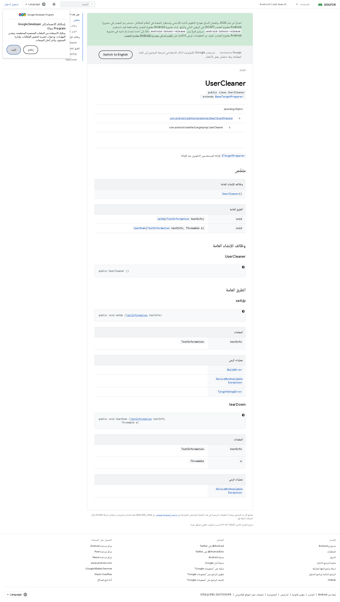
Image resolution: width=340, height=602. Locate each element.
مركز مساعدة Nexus (102, 557)
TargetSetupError (230, 391)
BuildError (234, 369)
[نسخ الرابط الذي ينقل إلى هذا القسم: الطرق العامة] (222, 290)
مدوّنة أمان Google (214, 562)
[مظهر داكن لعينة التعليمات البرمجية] (243, 267)
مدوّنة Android (216, 557)
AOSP (243, 70)
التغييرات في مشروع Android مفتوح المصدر (148, 35)
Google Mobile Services (99, 568)
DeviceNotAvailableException (229, 380)
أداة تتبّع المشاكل (104, 579)
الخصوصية (272, 594)
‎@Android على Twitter (212, 545)
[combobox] (77, 4)
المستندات (304, 4)
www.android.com (101, 562)
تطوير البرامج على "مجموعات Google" (205, 574)
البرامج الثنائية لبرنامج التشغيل (322, 574)
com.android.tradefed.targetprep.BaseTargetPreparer (201, 118)
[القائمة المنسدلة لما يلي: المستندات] (295, 4)
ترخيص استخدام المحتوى (166, 514)
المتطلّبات (331, 551)
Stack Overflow (103, 574)
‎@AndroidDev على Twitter (210, 551)
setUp (161, 219)
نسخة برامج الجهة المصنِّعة (324, 568)
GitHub (332, 579)
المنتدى (311, 594)
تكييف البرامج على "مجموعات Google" (205, 579)
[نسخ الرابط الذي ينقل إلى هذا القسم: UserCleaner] (221, 257)
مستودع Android (327, 545)
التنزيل (333, 557)
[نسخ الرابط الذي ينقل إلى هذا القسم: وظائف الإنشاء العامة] (209, 246)
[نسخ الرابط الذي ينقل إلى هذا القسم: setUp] (232, 301)
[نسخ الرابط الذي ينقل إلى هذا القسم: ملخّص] (231, 171)
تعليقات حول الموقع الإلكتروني (249, 594)
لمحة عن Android (327, 594)
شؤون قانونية (298, 594)
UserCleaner (230, 193)
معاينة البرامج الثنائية (326, 562)
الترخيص (284, 594)
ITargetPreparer (233, 155)
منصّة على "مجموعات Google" (209, 568)
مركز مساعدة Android (101, 545)
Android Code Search (273, 4)
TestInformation (178, 219)
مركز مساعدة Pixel (103, 551)
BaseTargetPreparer (229, 96)
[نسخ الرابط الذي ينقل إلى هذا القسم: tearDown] (225, 405)
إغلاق (30, 50)
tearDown (140, 228)
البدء (13, 50)
